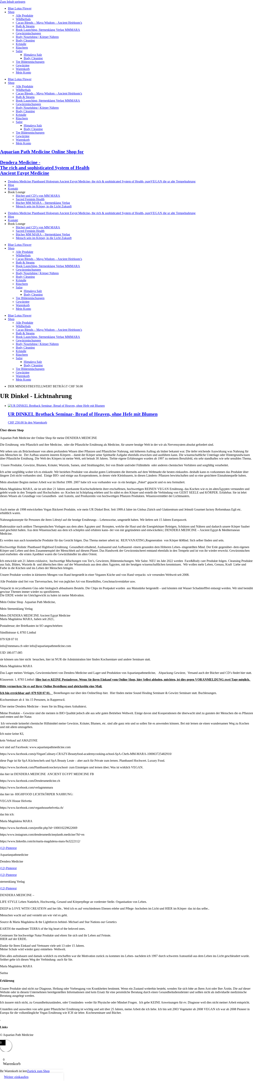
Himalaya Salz (33, 54)
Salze (19, 51)
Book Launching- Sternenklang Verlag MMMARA (48, 29)
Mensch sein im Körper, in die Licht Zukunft (44, 206)
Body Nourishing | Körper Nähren (37, 37)
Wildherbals (23, 19)
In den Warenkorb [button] (36, 422)
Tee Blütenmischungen (30, 61)
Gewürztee (22, 65)
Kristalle (21, 44)
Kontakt (13, 188)
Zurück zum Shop (38, 1071)
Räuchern (22, 47)
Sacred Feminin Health (30, 199)
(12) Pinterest (8, 848)
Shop (11, 12)
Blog (11, 185)
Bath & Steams (25, 26)
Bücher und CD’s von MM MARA (38, 195)
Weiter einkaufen (16, 1077)
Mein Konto (23, 72)
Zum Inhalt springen (12, 1)
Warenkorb (23, 69)
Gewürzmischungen (28, 33)
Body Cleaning (25, 40)
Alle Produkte (24, 15)
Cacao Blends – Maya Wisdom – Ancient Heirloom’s (49, 22)
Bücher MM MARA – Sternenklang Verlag (43, 202)
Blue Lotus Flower (19, 8)
